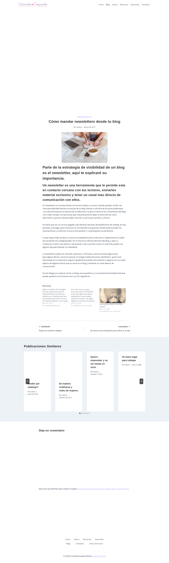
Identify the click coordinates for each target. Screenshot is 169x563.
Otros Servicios (96, 543)
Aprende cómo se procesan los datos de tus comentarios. (103, 488)
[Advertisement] (84, 34)
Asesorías (134, 4)
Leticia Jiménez (99, 556)
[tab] (79, 413)
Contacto (146, 4)
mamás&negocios (84, 117)
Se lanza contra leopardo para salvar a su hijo (110, 329)
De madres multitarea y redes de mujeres (68, 387)
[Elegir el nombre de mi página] (57, 297)
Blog (108, 4)
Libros (115, 4)
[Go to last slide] (27, 381)
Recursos (124, 4)
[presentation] (37, 364)
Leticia (79, 127)
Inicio (101, 4)
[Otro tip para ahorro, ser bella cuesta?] (112, 295)
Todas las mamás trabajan (50, 329)
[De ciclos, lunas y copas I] (85, 297)
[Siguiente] (141, 381)
